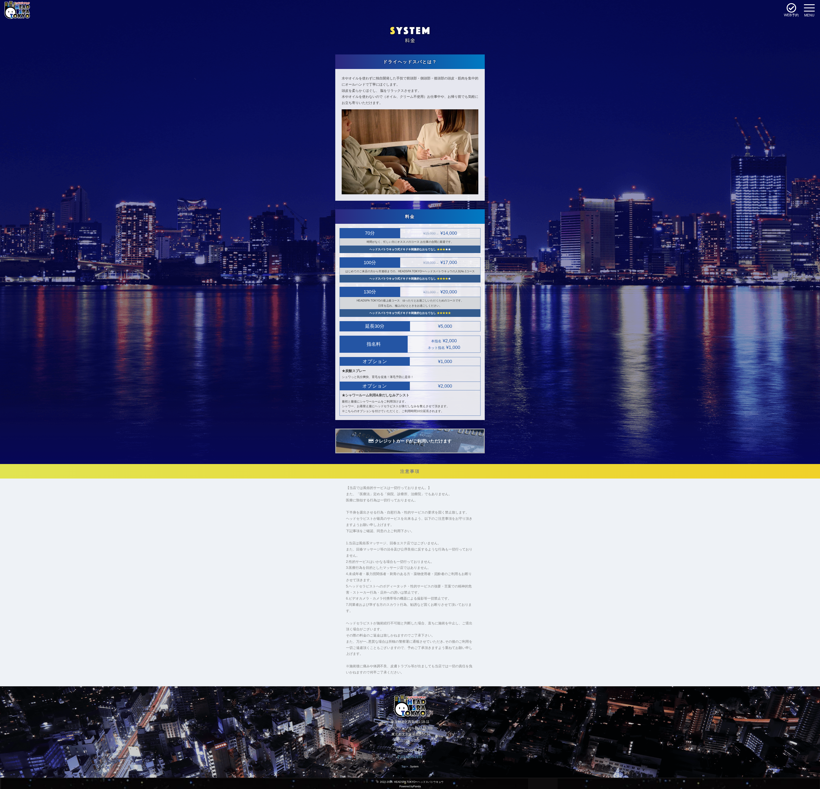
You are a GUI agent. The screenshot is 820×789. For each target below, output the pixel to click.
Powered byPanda (410, 786)
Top (403, 766)
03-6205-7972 (411, 757)
